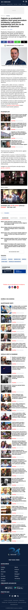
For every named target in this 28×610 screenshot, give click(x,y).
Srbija (16, 572)
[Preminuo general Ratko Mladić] (6, 389)
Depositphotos (14, 604)
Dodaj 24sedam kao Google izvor (15, 45)
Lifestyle (3, 581)
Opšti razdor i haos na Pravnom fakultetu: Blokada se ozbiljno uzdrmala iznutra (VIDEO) (19, 508)
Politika (16, 4)
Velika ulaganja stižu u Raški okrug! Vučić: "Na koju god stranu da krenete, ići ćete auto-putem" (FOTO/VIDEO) (19, 452)
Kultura (17, 569)
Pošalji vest (4, 602)
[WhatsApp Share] (17, 42)
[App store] (9, 587)
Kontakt (10, 600)
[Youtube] (18, 287)
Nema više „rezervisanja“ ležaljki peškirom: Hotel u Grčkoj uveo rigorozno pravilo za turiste (15, 234)
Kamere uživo (9, 4)
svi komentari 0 (7, 271)
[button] (13, 178)
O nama (6, 600)
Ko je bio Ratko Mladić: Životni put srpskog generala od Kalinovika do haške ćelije (19, 480)
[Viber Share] (11, 42)
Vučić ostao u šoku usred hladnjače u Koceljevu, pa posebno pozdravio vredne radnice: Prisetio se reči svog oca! (19, 345)
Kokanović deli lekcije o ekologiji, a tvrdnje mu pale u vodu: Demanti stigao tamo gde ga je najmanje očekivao (19, 461)
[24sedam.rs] (5, 2)
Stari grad (4, 261)
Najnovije (3, 4)
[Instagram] (12, 287)
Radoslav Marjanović (15, 261)
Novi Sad (17, 581)
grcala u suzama (5, 168)
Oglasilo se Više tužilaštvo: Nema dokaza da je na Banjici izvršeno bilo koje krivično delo (19, 133)
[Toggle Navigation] (26, 1)
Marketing (21, 600)
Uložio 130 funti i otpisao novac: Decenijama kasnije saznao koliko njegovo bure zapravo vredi (15, 223)
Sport (19, 4)
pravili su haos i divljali (13, 105)
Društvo (3, 578)
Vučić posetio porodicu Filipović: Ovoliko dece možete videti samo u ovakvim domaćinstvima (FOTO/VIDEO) (18, 424)
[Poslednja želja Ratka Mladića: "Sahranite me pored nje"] (6, 379)
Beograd (17, 574)
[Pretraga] (23, 1)
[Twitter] (15, 287)
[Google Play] (18, 587)
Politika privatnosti (12, 602)
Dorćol (24, 259)
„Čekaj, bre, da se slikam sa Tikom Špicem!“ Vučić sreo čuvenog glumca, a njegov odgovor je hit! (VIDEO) (19, 317)
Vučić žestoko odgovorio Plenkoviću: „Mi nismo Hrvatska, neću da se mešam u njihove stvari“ (19, 536)
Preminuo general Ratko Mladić (18, 386)
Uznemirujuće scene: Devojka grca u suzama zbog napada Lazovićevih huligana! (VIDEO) (19, 116)
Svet (2, 574)
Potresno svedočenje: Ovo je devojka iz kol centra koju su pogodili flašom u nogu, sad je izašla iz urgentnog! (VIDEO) (18, 125)
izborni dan (17, 259)
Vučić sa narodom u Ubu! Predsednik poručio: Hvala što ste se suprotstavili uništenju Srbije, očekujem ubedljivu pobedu (19, 415)
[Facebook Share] (4, 42)
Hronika (3, 576)
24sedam (3, 207)
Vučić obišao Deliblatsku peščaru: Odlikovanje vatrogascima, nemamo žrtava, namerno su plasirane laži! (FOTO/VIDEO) (19, 405)
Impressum (15, 600)
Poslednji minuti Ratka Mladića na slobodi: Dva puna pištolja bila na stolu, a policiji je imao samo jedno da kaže (19, 336)
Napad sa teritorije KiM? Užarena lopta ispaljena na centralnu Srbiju (19, 368)
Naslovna (3, 15)
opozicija (4, 259)
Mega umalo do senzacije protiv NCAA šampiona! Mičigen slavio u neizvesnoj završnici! (14, 229)
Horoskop (17, 578)
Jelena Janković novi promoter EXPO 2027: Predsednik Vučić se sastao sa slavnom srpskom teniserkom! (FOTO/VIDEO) (19, 396)
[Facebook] (10, 287)
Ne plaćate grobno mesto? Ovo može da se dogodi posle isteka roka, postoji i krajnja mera (15, 240)
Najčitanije (14, 218)
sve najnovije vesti (14, 251)
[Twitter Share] (24, 42)
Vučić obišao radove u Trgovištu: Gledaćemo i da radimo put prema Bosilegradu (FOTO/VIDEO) (19, 499)
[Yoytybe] (15, 596)
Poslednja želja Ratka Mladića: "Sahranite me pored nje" (18, 377)
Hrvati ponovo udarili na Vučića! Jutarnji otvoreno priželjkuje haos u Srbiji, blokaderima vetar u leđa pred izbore (18, 489)
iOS (11, 206)
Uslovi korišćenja (22, 602)
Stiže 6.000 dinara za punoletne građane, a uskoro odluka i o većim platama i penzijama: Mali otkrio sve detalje (19, 517)
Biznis (16, 567)
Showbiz (24, 4)
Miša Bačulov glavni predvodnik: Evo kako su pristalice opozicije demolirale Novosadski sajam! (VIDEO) (19, 142)
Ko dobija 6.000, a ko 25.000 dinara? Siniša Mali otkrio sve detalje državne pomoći (19, 307)
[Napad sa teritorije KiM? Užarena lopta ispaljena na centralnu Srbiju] (6, 370)
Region (17, 576)
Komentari (23, 218)
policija (10, 259)
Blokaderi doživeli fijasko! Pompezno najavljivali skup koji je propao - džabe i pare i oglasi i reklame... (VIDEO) (19, 443)
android (16, 206)
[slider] (13, 181)
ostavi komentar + (19, 271)
